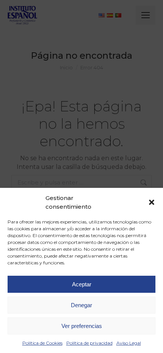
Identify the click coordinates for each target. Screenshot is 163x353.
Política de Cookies (42, 343)
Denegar (81, 305)
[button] (151, 202)
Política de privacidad (89, 343)
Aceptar (81, 284)
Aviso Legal (128, 343)
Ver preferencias (81, 326)
